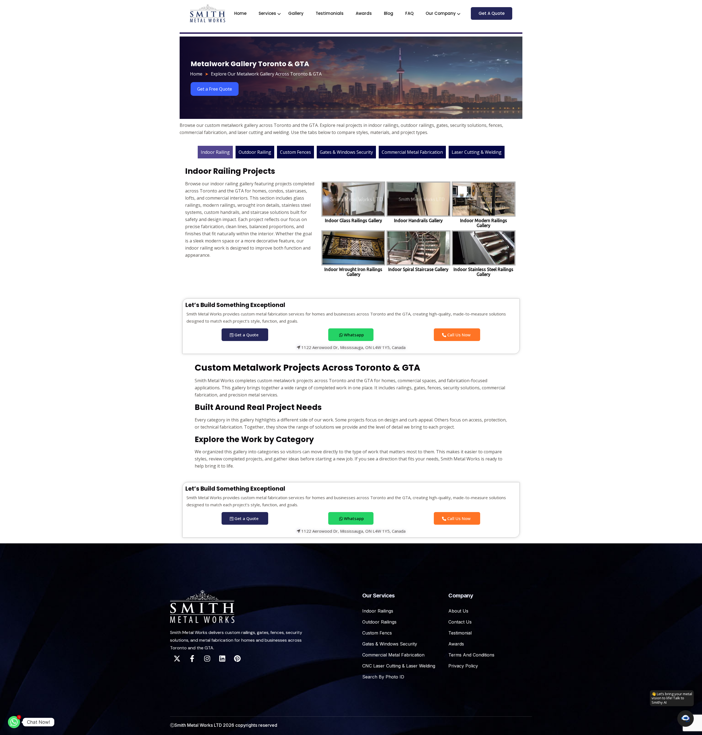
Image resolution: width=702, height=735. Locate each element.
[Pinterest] (237, 659)
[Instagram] (207, 659)
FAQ (409, 13)
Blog (388, 13)
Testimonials (330, 13)
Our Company (441, 13)
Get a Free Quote (214, 89)
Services (267, 13)
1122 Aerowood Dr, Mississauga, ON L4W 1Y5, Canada (353, 347)
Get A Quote (492, 13)
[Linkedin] (222, 659)
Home (240, 13)
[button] (685, 718)
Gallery (296, 13)
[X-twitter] (177, 659)
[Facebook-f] (192, 659)
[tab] (215, 152)
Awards (364, 13)
